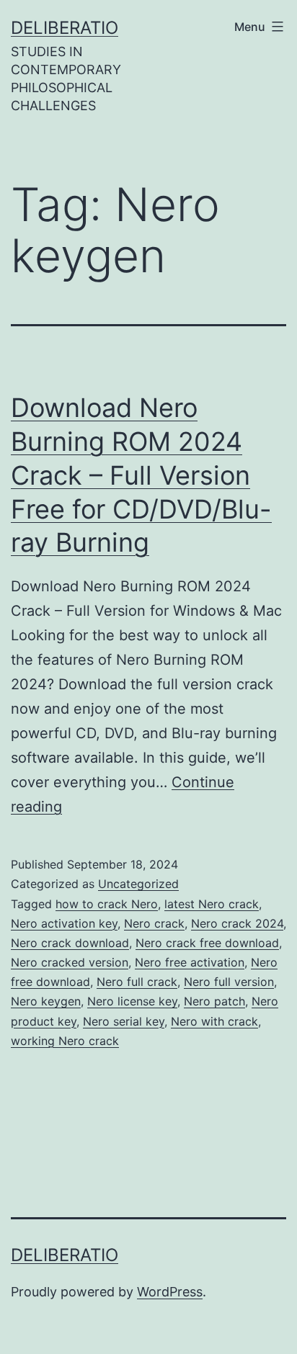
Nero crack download (70, 943)
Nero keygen (46, 1001)
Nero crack (154, 923)
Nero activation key (64, 923)
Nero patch (214, 1001)
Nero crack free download (207, 943)
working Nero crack (65, 1041)
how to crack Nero (107, 904)
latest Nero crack (211, 904)
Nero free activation (189, 962)
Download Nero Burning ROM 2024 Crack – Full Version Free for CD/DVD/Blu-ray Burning (141, 475)
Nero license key (132, 1001)
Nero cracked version (69, 962)
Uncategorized (138, 883)
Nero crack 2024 (237, 923)
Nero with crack (214, 1021)
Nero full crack (137, 981)
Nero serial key (123, 1021)
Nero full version (229, 981)
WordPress (170, 1291)
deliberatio (64, 27)
